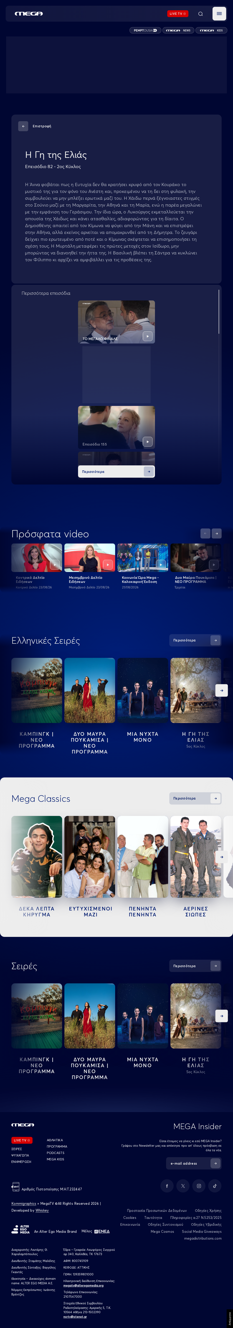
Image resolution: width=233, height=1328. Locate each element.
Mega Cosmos (162, 1231)
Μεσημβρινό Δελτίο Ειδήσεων (85, 579)
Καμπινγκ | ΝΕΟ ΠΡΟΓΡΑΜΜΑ (37, 740)
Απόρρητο (229, 1318)
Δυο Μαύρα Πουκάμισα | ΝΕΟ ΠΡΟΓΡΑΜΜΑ (196, 579)
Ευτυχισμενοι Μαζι (91, 911)
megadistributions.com (203, 1238)
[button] (219, 14)
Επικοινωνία (130, 1224)
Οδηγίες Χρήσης (208, 1210)
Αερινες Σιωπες (195, 911)
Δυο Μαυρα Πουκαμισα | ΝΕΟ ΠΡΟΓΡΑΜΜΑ (90, 743)
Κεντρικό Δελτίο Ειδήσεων (30, 579)
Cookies (129, 1217)
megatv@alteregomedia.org (83, 1285)
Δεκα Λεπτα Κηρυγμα (37, 911)
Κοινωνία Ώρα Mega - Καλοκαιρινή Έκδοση (140, 579)
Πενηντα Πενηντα (143, 911)
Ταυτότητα (153, 1217)
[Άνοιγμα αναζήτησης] (200, 14)
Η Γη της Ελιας (196, 737)
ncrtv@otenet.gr (75, 1316)
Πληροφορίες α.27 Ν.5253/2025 (196, 1217)
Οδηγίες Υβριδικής (206, 1224)
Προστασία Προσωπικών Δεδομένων (157, 1210)
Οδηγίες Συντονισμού (165, 1224)
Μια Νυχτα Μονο (143, 737)
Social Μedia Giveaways (202, 1231)
